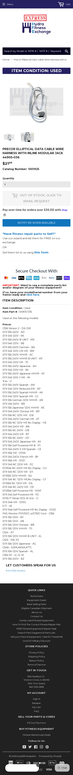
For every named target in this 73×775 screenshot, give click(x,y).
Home (6, 59)
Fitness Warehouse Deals (36, 734)
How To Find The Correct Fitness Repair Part (36, 624)
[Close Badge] (39, 765)
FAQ (36, 711)
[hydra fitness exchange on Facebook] (36, 747)
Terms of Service (36, 664)
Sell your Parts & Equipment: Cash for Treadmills (37, 636)
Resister (36, 703)
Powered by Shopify (50, 756)
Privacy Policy (36, 652)
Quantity (8, 178)
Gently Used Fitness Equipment (36, 620)
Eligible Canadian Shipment (36, 608)
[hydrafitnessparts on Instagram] (41, 747)
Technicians (36, 596)
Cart (67, 4)
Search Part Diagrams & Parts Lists (36, 632)
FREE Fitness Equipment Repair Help (36, 628)
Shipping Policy (36, 656)
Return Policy (36, 660)
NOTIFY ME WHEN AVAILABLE (37, 222)
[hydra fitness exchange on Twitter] (30, 747)
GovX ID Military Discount (36, 640)
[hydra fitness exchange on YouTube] (24, 747)
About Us (37, 612)
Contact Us (36, 616)
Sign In (36, 699)
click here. (33, 294)
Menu (10, 4)
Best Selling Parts (36, 604)
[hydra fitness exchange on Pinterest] (47, 747)
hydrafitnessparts (26, 756)
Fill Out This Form (36, 722)
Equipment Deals (36, 600)
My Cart (36, 707)
